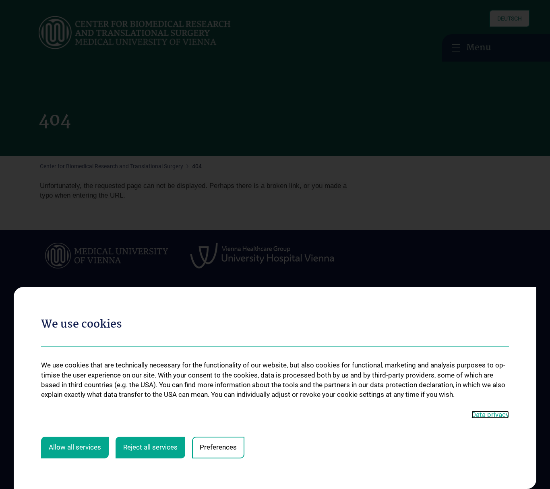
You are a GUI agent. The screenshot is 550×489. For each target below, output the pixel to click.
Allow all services (75, 447)
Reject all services (150, 447)
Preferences (218, 447)
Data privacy (490, 415)
